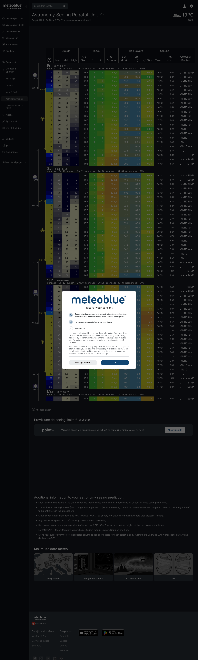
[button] (99, 328)
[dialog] (99, 330)
